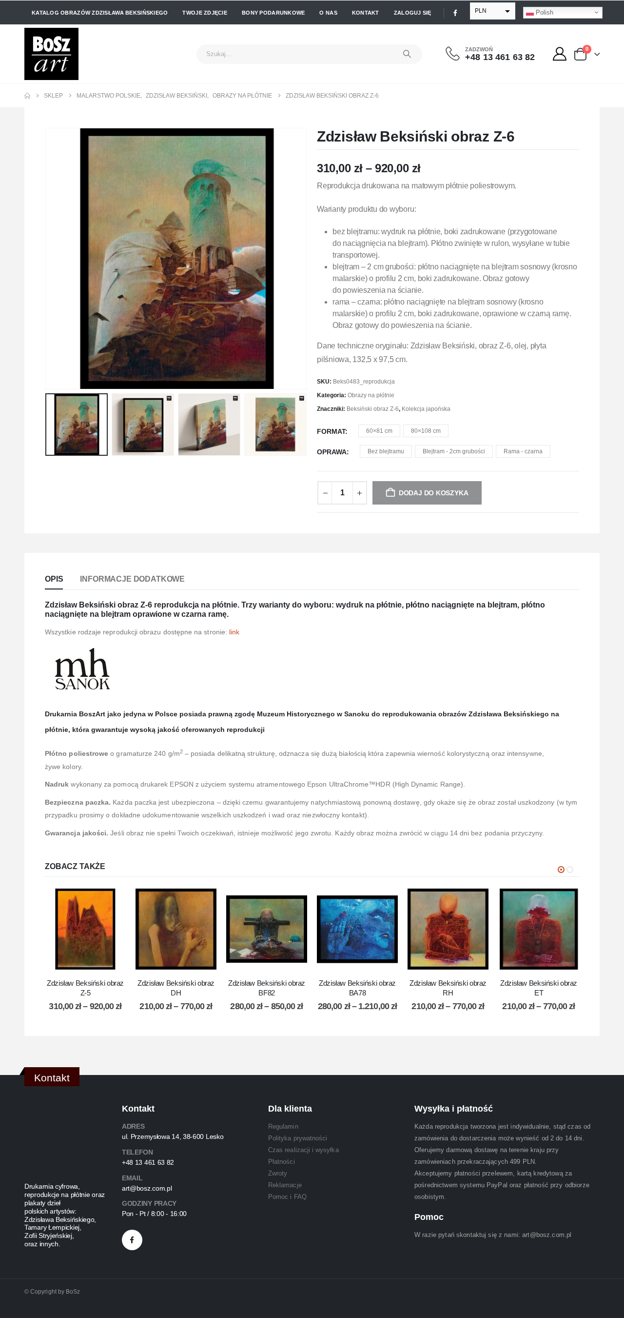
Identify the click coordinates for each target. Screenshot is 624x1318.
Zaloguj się (412, 13)
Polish (543, 12)
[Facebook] (455, 12)
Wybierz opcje (92, 959)
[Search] (407, 54)
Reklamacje (285, 1185)
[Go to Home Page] (27, 95)
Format (331, 431)
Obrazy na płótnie (371, 395)
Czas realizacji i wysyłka (303, 1150)
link (234, 632)
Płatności (281, 1161)
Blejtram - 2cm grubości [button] (454, 451)
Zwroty (277, 1173)
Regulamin (283, 1126)
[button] (47, 258)
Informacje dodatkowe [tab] (132, 579)
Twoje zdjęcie (204, 13)
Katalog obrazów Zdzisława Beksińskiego (100, 13)
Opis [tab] (54, 579)
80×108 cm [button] (426, 430)
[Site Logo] (51, 54)
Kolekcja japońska (426, 409)
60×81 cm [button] (379, 430)
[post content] (85, 929)
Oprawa (332, 452)
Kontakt (365, 13)
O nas (328, 13)
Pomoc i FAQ (287, 1196)
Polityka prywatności (297, 1138)
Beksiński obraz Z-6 (373, 409)
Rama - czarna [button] (523, 451)
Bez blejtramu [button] (386, 451)
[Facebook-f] (132, 1240)
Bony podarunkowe (273, 13)
